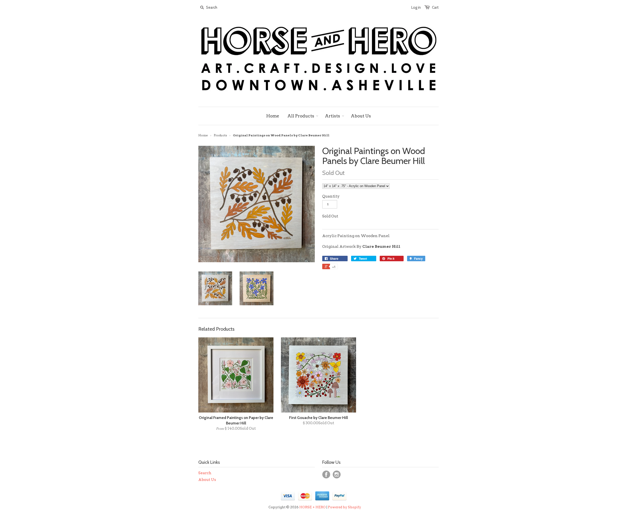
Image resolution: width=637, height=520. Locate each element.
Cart (435, 7)
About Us (207, 479)
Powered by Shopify (344, 507)
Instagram (337, 474)
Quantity (331, 196)
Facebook (326, 474)
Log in (416, 7)
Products (220, 135)
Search (205, 473)
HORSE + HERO (312, 507)
